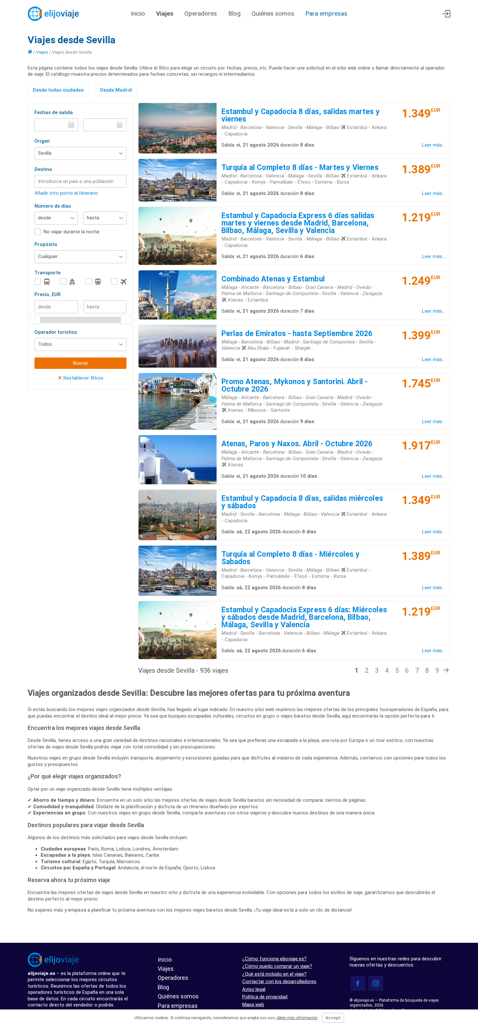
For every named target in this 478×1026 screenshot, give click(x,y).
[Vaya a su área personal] (446, 14)
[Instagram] (375, 983)
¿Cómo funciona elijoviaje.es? (274, 959)
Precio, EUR (47, 294)
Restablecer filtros (80, 378)
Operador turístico (55, 332)
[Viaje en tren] (93, 281)
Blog (234, 13)
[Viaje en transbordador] (67, 281)
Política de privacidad (264, 997)
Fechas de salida (53, 112)
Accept (332, 1017)
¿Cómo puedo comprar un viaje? (277, 966)
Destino (43, 169)
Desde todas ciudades (58, 90)
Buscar (80, 363)
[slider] (34, 319)
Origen (42, 141)
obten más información (297, 1018)
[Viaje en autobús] (42, 281)
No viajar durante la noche (72, 232)
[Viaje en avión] (118, 281)
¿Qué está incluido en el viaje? (274, 974)
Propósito (45, 244)
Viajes (164, 13)
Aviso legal (253, 989)
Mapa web (253, 1004)
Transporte (47, 273)
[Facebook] (358, 983)
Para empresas (326, 13)
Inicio (138, 13)
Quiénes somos (273, 13)
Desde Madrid (116, 90)
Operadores (201, 13)
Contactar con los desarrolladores (279, 981)
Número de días (52, 206)
